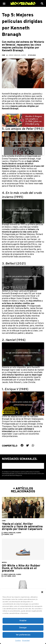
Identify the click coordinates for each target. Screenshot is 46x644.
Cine (3, 55)
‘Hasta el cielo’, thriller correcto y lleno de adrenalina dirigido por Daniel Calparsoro (22, 526)
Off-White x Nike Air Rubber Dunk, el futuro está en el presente (21, 568)
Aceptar (23, 620)
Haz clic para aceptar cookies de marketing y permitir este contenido (23, 143)
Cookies (18, 640)
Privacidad (26, 640)
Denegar (23, 628)
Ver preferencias (23, 635)
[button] (42, 592)
